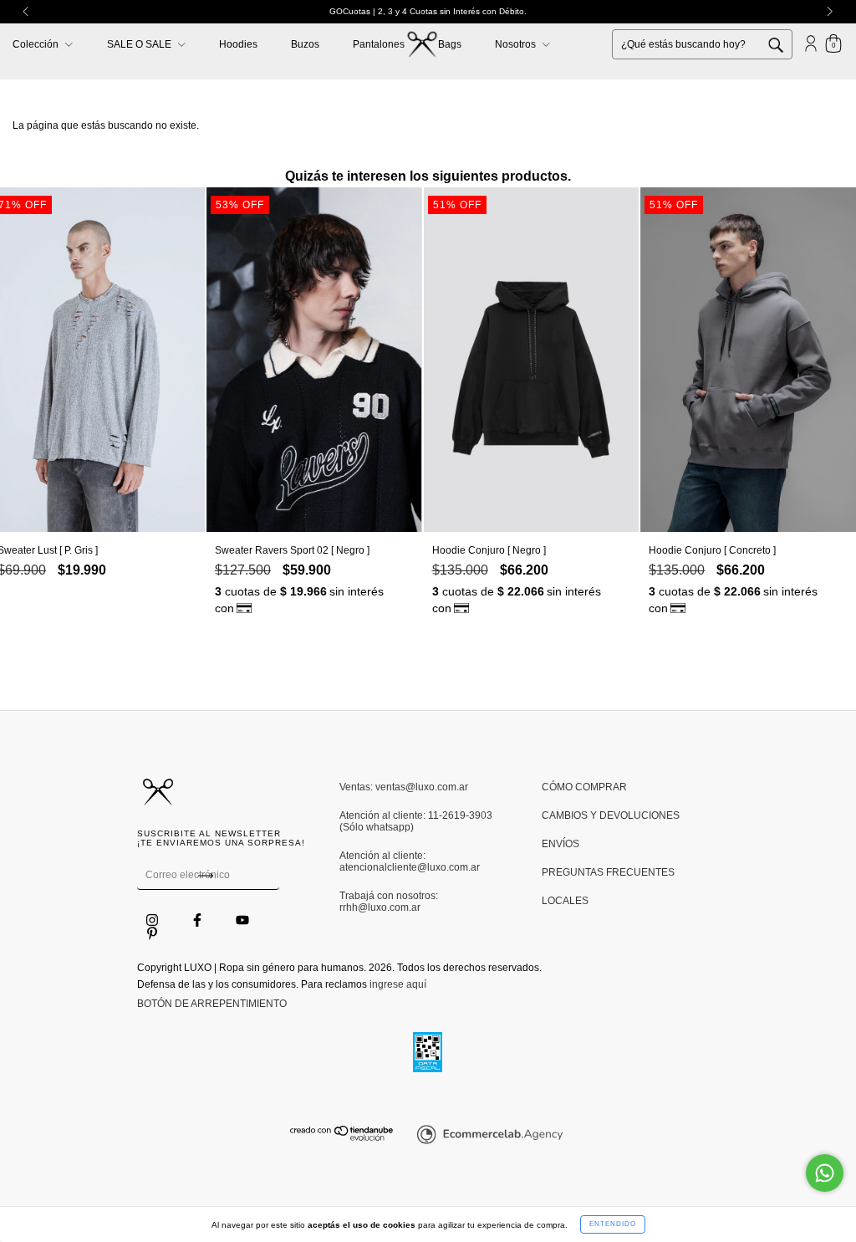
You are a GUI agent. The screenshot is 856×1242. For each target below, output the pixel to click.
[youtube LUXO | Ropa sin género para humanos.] (242, 921)
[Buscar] (788, 43)
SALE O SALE (140, 44)
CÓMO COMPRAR (584, 787)
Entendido (612, 1224)
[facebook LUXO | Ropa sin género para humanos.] (198, 921)
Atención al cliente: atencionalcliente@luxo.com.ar (409, 861)
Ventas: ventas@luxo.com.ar (403, 787)
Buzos (305, 44)
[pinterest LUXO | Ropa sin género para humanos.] (152, 934)
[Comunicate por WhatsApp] (824, 1173)
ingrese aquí (397, 984)
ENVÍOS (560, 844)
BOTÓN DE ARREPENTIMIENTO (212, 1003)
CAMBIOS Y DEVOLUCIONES (611, 815)
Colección (37, 44)
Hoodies (238, 44)
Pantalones (379, 44)
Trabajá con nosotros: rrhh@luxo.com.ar (388, 901)
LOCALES (565, 901)
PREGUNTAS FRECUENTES (608, 872)
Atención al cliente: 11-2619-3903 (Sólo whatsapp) (415, 821)
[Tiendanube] (342, 1137)
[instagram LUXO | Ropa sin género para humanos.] (153, 921)
